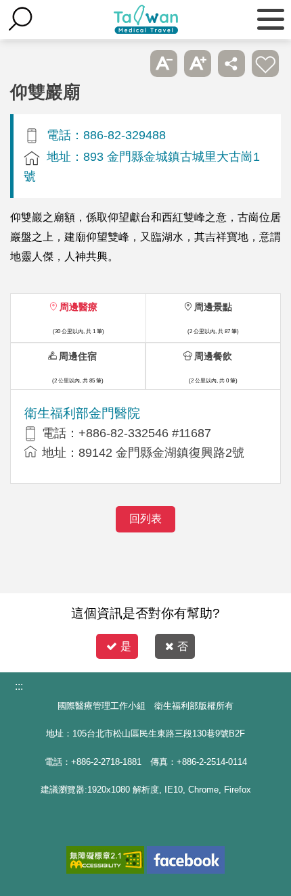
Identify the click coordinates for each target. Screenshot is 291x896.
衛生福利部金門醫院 (82, 413)
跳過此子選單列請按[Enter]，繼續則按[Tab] (129, 63)
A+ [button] (197, 63)
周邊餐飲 (213, 356)
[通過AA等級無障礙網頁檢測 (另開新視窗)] (105, 860)
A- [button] (163, 63)
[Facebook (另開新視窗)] (186, 860)
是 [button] (125, 646)
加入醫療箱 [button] (265, 63)
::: (19, 686)
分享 (231, 63)
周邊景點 (213, 306)
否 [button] (182, 646)
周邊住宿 (78, 356)
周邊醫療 (78, 306)
